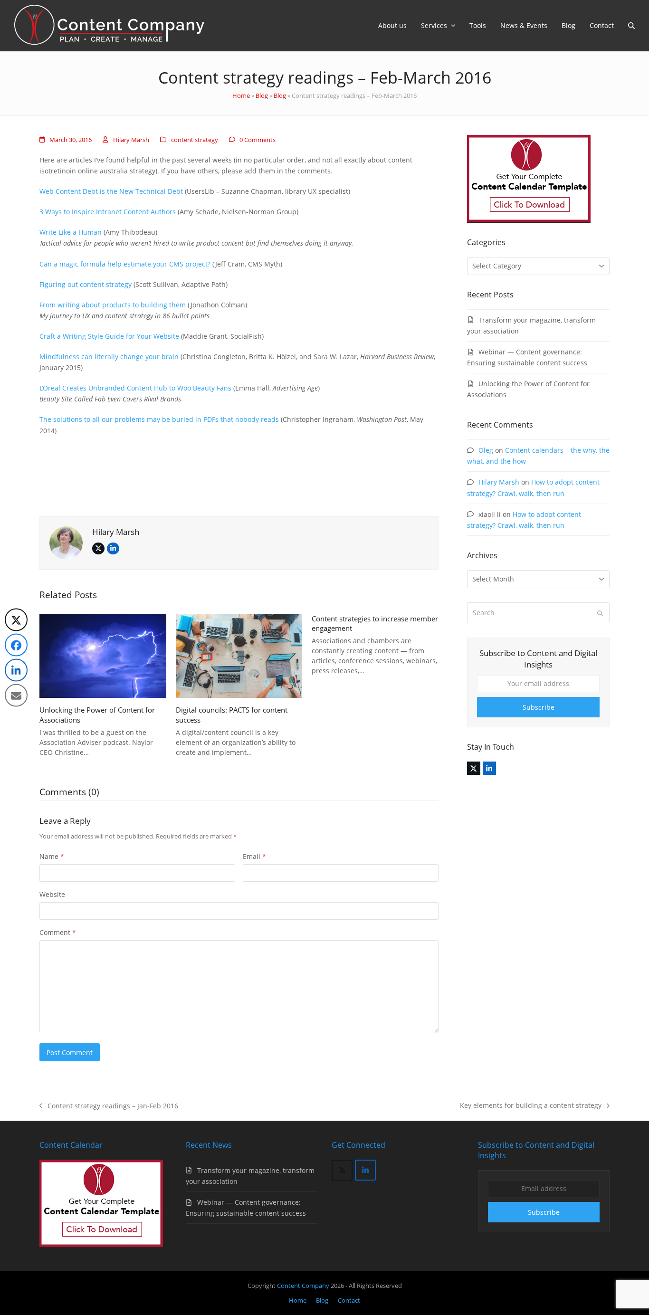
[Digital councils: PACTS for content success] (239, 654)
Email (254, 856)
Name (51, 856)
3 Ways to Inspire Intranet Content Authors (107, 211)
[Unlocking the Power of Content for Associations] (102, 654)
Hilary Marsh (131, 139)
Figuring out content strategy (85, 284)
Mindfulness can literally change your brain (109, 356)
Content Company (304, 1285)
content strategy (194, 139)
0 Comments (257, 139)
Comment (57, 932)
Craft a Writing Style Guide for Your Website (109, 336)
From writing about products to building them (112, 304)
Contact (349, 1300)
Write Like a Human (71, 232)
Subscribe (538, 707)
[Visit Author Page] (66, 542)
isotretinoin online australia (83, 170)
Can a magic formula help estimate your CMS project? (124, 263)
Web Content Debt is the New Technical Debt (111, 191)
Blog (262, 95)
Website (52, 894)
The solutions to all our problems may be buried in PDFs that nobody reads (159, 419)
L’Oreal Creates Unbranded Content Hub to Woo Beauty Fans (135, 387)
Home (241, 95)
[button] (631, 26)
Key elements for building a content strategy (530, 1106)
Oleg (485, 450)
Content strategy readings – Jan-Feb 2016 (108, 1106)
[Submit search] (600, 613)
